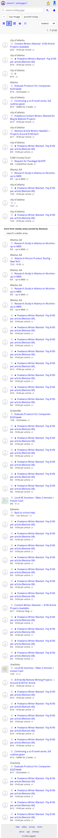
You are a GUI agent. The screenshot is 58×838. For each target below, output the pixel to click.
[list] (3, 23)
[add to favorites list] (12, 43)
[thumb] (9, 23)
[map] (25, 23)
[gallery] (20, 23)
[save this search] (54, 10)
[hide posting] (33, 50)
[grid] (14, 23)
